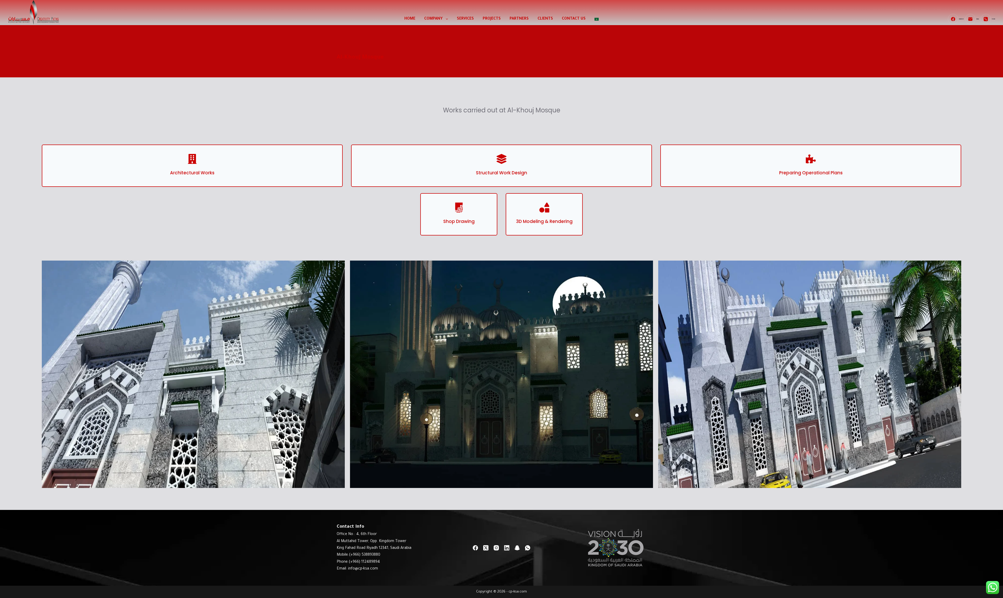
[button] (193, 374)
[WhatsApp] (527, 547)
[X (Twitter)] (485, 547)
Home (409, 19)
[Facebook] (475, 547)
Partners (519, 19)
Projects (492, 19)
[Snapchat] (517, 547)
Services (465, 19)
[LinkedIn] (506, 547)
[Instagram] (496, 547)
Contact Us (574, 19)
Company (433, 19)
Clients (545, 19)
